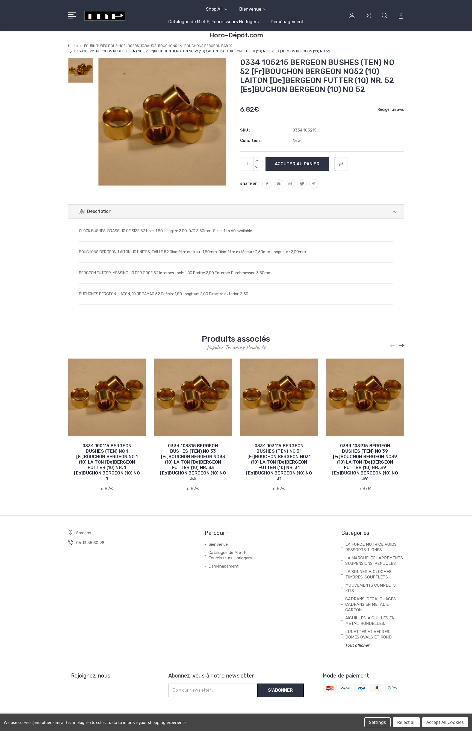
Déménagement (287, 21)
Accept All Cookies (445, 722)
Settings (377, 722)
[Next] (401, 346)
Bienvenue (250, 9)
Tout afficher (357, 645)
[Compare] (368, 19)
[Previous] (393, 346)
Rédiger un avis (390, 109)
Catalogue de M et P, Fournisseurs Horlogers (213, 21)
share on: (249, 183)
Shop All (214, 9)
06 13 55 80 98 (90, 542)
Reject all (406, 722)
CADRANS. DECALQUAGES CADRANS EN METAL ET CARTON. (370, 604)
